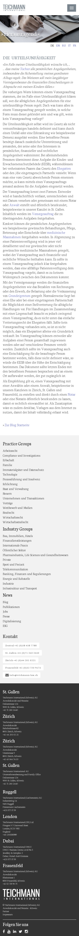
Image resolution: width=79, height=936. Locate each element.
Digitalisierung (12, 621)
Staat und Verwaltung (16, 488)
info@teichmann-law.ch (23, 674)
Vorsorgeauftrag (43, 213)
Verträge (8, 503)
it (69, 45)
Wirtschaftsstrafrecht (15, 522)
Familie (7, 465)
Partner (6, 911)
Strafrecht (8, 512)
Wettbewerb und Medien (18, 507)
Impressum (8, 914)
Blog (5, 602)
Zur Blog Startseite (17, 424)
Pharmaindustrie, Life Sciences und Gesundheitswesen (35, 555)
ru (64, 45)
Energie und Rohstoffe (16, 578)
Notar (71, 394)
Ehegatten (64, 168)
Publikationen (11, 606)
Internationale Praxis (15, 545)
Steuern (7, 493)
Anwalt (14, 204)
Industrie (8, 583)
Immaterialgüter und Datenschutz (23, 469)
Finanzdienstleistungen (17, 540)
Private (7, 559)
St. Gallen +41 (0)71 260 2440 (22, 652)
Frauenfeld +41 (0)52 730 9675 (23, 667)
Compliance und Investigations (21, 455)
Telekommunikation (15, 569)
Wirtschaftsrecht (13, 517)
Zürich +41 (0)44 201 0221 (20, 660)
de (52, 45)
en (58, 45)
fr (74, 45)
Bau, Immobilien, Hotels (18, 535)
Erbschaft (8, 460)
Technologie (10, 474)
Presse (6, 616)
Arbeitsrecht (10, 450)
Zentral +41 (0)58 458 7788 (21, 645)
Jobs (5, 611)
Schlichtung (10, 484)
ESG (5, 625)
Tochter (25, 68)
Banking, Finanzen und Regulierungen (27, 573)
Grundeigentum (19, 295)
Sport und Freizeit (13, 564)
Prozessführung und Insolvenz (21, 479)
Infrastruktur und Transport (20, 588)
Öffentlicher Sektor (14, 550)
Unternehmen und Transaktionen (23, 498)
